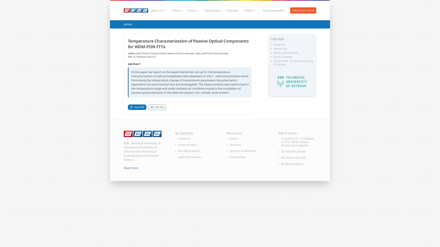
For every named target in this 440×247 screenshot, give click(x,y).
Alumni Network (283, 56)
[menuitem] (158, 10)
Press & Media (238, 157)
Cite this (159, 107)
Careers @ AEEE (187, 144)
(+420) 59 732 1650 (295, 157)
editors (177, 10)
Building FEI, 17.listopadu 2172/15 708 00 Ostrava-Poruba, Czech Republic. (297, 142)
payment (232, 10)
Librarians (235, 144)
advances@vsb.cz (294, 164)
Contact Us (184, 138)
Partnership (280, 48)
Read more (131, 168)
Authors (234, 138)
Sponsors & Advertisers (243, 150)
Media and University (286, 52)
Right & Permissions (189, 157)
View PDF (139, 107)
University (279, 44)
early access (213, 10)
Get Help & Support (189, 150)
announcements (273, 10)
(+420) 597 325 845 (295, 151)
